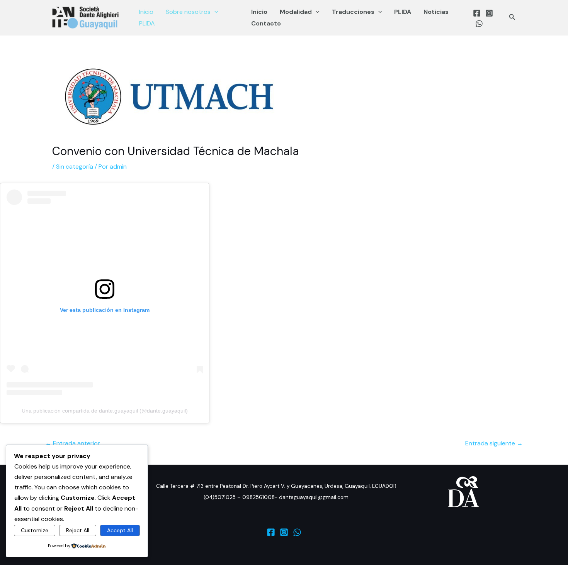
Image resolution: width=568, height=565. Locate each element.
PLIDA (147, 23)
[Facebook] (477, 13)
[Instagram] (489, 13)
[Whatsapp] (297, 532)
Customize (34, 530)
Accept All (120, 530)
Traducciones (353, 12)
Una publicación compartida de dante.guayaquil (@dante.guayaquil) (105, 411)
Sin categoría (74, 166)
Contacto (266, 23)
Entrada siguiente (494, 443)
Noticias (436, 12)
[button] (214, 12)
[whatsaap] (479, 23)
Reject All (77, 530)
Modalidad (296, 12)
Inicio (146, 12)
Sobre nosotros (188, 12)
